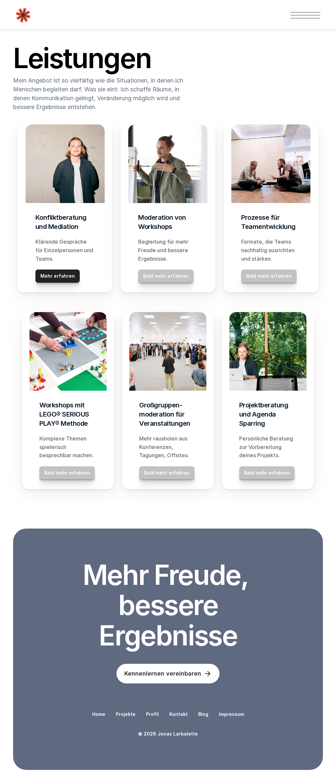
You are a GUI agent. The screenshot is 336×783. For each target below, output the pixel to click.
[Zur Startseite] (23, 15)
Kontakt (178, 714)
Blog (203, 714)
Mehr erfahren (57, 276)
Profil (152, 714)
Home (98, 714)
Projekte (126, 714)
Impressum (231, 714)
